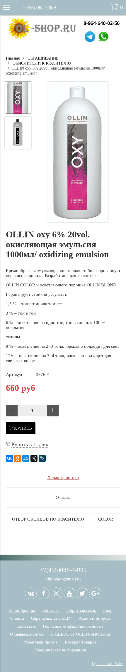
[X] (34, 458)
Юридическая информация (60, 650)
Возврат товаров (81, 642)
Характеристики (63, 477)
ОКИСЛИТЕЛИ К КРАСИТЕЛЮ (42, 63)
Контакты (26, 626)
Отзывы (63, 497)
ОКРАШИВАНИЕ (43, 58)
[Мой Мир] (25, 458)
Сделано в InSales (107, 663)
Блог (107, 610)
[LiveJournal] (42, 458)
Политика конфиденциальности (73, 626)
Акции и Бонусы (94, 618)
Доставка (50, 610)
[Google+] (95, 593)
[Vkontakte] (31, 593)
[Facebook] (44, 593)
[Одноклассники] (17, 458)
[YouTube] (69, 593)
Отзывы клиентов (26, 634)
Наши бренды (21, 610)
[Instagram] (56, 593)
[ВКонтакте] (9, 458)
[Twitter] (82, 593)
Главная (13, 58)
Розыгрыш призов (40, 642)
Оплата (17, 618)
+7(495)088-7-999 (39, 7)
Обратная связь (81, 610)
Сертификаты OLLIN (51, 618)
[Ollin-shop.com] (43, 38)
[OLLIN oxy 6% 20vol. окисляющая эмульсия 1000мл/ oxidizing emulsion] (78, 153)
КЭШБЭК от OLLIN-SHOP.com (80, 634)
